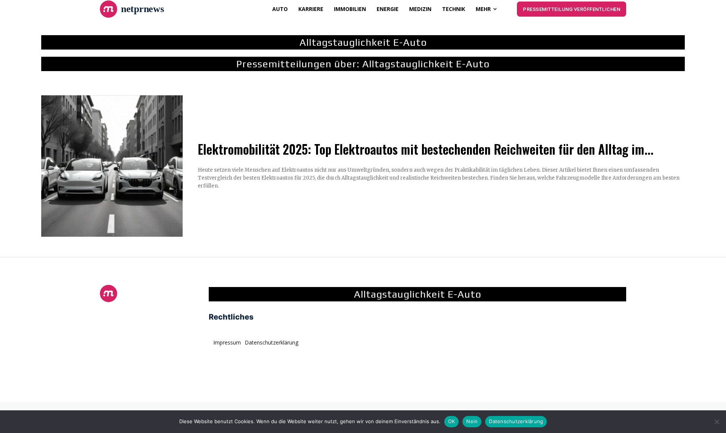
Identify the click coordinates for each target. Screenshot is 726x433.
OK (451, 421)
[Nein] (716, 421)
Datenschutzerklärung (516, 421)
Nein (472, 421)
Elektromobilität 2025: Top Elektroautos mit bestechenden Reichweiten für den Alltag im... (425, 149)
